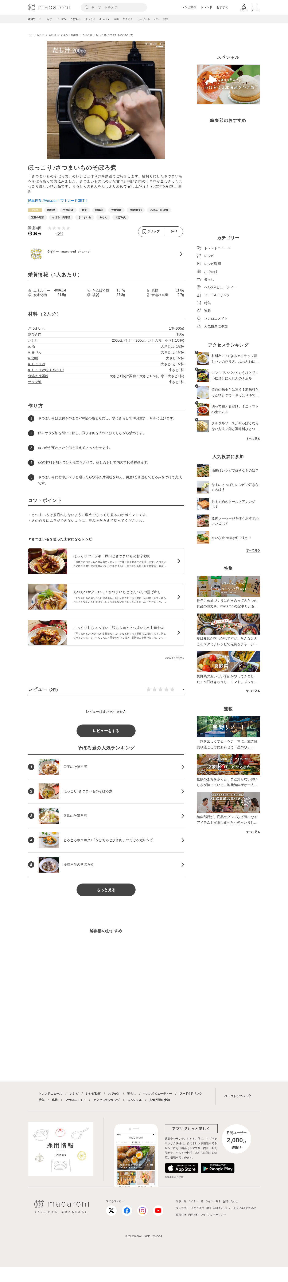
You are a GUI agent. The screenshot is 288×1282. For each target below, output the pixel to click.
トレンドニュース (50, 1093)
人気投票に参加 (159, 1100)
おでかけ (114, 1093)
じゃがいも (143, 19)
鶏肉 (165, 19)
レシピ (74, 1093)
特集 (41, 1100)
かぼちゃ (76, 19)
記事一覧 (181, 1201)
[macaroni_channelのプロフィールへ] (106, 253)
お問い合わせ (230, 1201)
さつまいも (36, 328)
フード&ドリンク (190, 1093)
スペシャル (134, 1100)
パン (156, 19)
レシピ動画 (189, 7)
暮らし (131, 1093)
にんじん (128, 19)
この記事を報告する (174, 658)
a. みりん (35, 352)
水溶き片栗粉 (38, 376)
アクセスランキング (106, 1100)
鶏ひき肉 (35, 334)
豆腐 (116, 19)
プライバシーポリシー (213, 1214)
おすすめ (222, 7)
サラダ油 (35, 382)
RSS (208, 1207)
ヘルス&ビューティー (157, 1093)
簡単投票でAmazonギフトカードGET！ (58, 200)
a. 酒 (31, 346)
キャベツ (104, 19)
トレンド (206, 7)
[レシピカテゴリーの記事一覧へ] (35, 210)
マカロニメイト (75, 1100)
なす (49, 19)
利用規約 (193, 1214)
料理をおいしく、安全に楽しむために (234, 1208)
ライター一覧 (195, 1201)
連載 (55, 1100)
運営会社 (181, 1214)
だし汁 (33, 340)
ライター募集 (213, 1201)
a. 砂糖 (33, 358)
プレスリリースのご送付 (190, 1208)
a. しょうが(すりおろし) (46, 370)
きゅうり (90, 19)
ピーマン (61, 19)
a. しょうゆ (36, 364)
